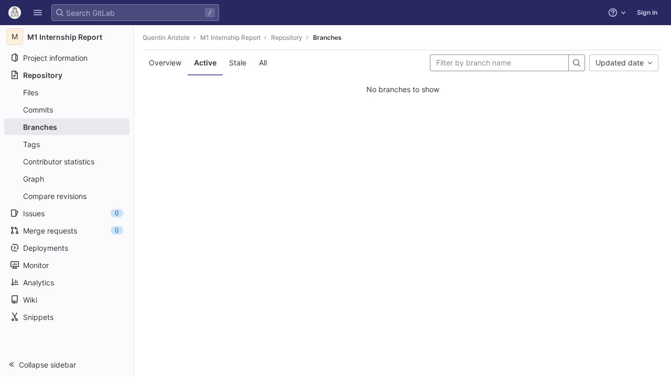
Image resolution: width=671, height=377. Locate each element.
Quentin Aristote (166, 37)
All (263, 62)
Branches (327, 37)
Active (205, 62)
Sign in (647, 12)
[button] (37, 12)
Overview (165, 62)
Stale (237, 62)
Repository (286, 37)
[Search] (576, 62)
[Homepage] (14, 12)
